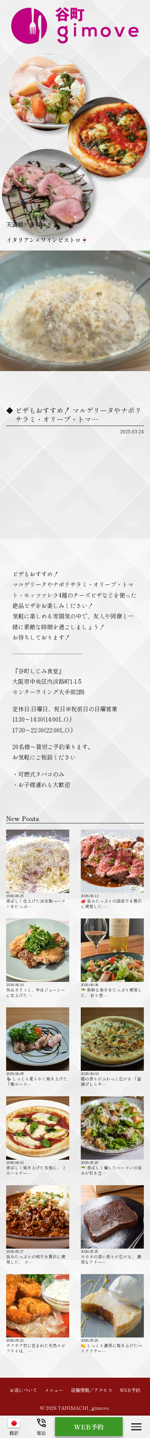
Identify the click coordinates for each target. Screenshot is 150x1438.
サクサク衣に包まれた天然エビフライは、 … (35, 1345)
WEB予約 (130, 1389)
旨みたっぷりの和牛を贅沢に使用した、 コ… (35, 1256)
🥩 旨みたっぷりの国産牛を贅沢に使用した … (111, 901)
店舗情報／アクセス (91, 1389)
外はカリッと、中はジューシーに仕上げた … (35, 989)
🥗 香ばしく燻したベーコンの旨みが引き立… (111, 1167)
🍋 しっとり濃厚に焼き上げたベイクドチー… (111, 1345)
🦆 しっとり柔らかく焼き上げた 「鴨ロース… (36, 1078)
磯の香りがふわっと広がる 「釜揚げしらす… (111, 1078)
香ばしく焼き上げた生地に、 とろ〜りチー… (36, 1167)
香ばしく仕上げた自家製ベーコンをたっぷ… (35, 901)
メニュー (54, 1389)
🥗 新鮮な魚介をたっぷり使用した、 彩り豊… (111, 989)
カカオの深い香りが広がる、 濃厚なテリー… (111, 1256)
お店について (23, 1389)
